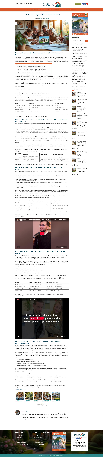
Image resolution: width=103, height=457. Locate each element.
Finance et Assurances (55, 9)
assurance (74, 53)
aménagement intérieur (77, 50)
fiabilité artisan (83, 61)
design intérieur (84, 56)
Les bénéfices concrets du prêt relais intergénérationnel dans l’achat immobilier (32, 69)
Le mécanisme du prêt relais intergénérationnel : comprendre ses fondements (31, 66)
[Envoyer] (86, 41)
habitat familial (76, 63)
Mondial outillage (37, 448)
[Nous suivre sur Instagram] (85, 4)
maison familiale (81, 73)
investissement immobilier (77, 72)
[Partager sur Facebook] (38, 405)
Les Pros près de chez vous (68, 9)
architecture (84, 52)
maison (76, 73)
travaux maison (80, 83)
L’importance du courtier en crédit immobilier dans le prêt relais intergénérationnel (32, 72)
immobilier (79, 69)
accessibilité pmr (83, 47)
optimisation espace (80, 78)
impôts (84, 69)
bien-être (82, 53)
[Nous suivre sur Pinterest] (87, 4)
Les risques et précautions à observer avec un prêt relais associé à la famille (31, 70)
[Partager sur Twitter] (40, 405)
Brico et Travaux (32, 9)
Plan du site (63, 455)
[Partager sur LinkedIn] (46, 405)
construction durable (76, 56)
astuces (78, 53)
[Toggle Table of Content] (49, 65)
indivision (74, 70)
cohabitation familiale (83, 55)
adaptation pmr (81, 49)
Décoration (40, 9)
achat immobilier (75, 49)
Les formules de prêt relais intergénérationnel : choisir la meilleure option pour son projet (34, 67)
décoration (74, 58)
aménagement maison (76, 52)
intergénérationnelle (80, 70)
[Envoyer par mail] (42, 405)
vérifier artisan (83, 86)
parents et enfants (76, 79)
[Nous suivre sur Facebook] (83, 4)
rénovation (80, 81)
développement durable (82, 60)
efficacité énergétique (76, 61)
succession (74, 83)
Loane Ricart (46, 18)
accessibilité (75, 47)
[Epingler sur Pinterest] (44, 405)
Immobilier (46, 9)
